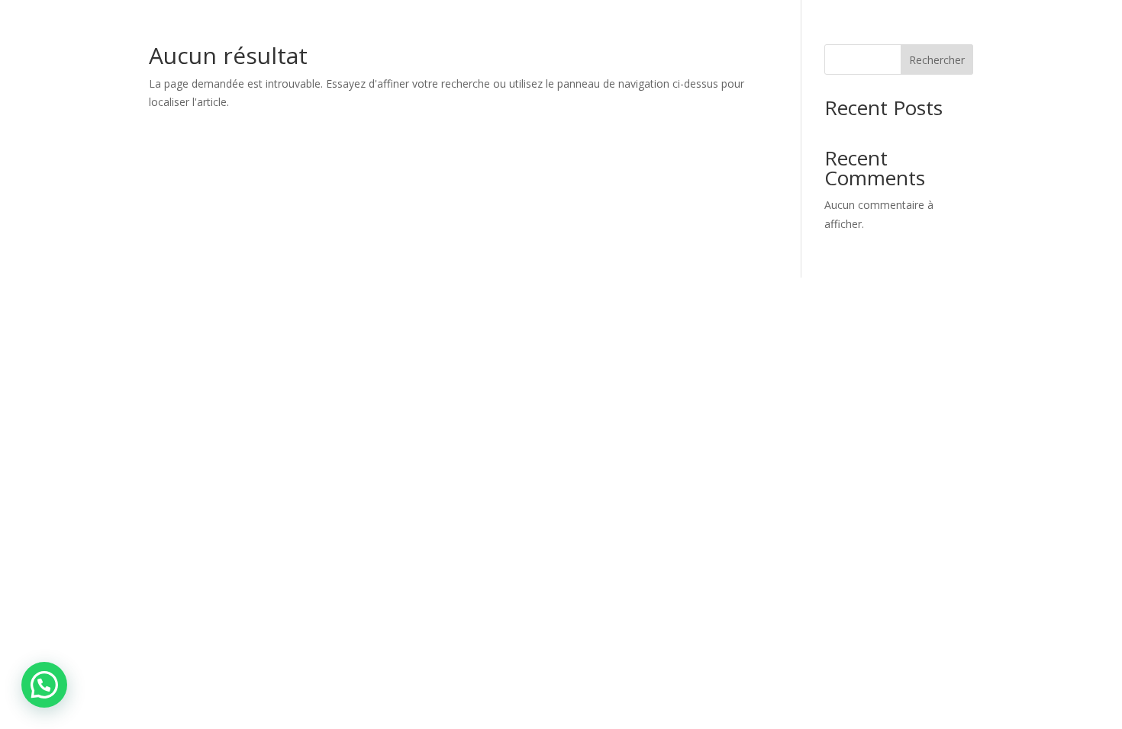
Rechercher (937, 60)
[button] (44, 685)
